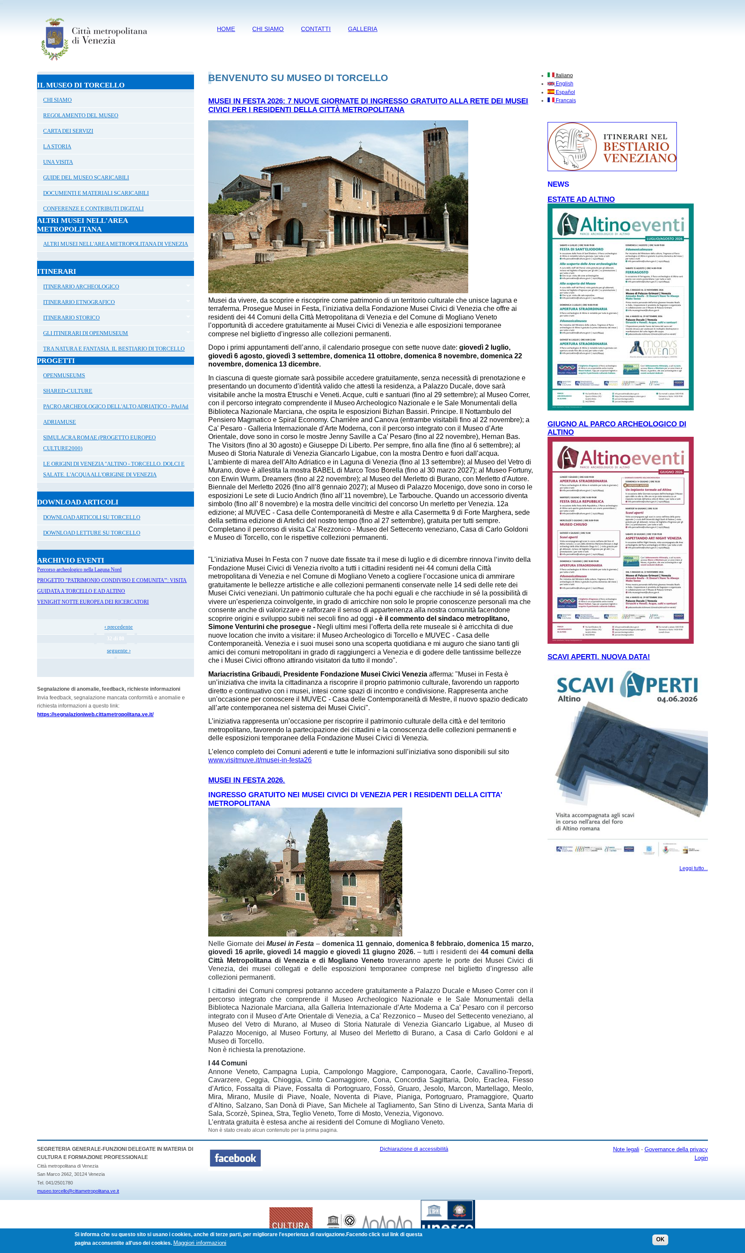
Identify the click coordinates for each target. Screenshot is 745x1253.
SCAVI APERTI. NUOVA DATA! (599, 657)
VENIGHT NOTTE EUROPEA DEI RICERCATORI (93, 602)
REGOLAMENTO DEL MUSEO (80, 115)
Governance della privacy (676, 1149)
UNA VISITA (58, 162)
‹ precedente (118, 626)
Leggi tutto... (693, 868)
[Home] (93, 63)
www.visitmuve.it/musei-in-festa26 (260, 760)
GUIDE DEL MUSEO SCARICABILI (86, 177)
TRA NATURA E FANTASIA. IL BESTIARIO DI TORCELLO (114, 348)
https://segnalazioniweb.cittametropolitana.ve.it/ (95, 714)
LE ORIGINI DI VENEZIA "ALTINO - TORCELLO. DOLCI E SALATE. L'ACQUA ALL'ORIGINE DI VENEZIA (114, 469)
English (563, 84)
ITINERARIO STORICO (68, 318)
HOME (226, 28)
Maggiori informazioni (199, 1243)
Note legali (626, 1149)
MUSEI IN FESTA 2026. (246, 780)
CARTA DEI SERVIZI (68, 131)
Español (564, 92)
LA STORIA (57, 146)
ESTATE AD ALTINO (581, 199)
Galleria (362, 28)
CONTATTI (316, 28)
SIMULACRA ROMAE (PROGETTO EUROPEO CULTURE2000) (99, 442)
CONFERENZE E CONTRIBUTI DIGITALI (93, 208)
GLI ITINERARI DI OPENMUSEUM (82, 334)
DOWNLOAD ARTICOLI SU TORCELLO (91, 517)
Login (701, 1158)
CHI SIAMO (268, 28)
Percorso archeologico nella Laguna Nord (79, 570)
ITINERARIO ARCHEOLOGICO (78, 287)
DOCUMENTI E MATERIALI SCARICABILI (96, 193)
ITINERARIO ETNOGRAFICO (76, 303)
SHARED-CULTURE (67, 391)
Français (565, 100)
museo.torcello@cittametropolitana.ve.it (78, 1190)
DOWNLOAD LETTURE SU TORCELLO (91, 532)
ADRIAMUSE (59, 422)
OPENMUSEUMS (64, 375)
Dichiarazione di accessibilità (414, 1149)
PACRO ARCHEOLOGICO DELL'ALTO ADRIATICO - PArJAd (115, 406)
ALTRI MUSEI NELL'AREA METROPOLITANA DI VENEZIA (115, 244)
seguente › (119, 650)
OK (660, 1240)
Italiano (563, 75)
